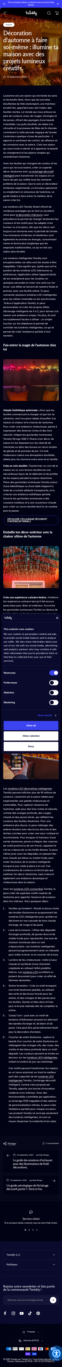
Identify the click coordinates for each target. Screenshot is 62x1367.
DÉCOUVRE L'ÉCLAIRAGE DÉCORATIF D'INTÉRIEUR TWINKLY (27, 520)
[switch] (53, 682)
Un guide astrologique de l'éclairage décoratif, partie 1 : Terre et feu (27, 1187)
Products (9, 24)
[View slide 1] (25, 1230)
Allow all (31, 725)
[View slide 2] (29, 1230)
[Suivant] (57, 4)
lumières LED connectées (28, 889)
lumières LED (30, 972)
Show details (45, 715)
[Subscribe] (53, 1300)
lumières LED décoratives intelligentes (30, 789)
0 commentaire (52, 1143)
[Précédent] (4, 4)
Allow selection (31, 735)
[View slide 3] (33, 1230)
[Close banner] (57, 618)
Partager (12, 1144)
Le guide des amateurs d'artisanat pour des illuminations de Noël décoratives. (32, 1164)
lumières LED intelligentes (42, 1057)
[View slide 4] (37, 1230)
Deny (31, 746)
